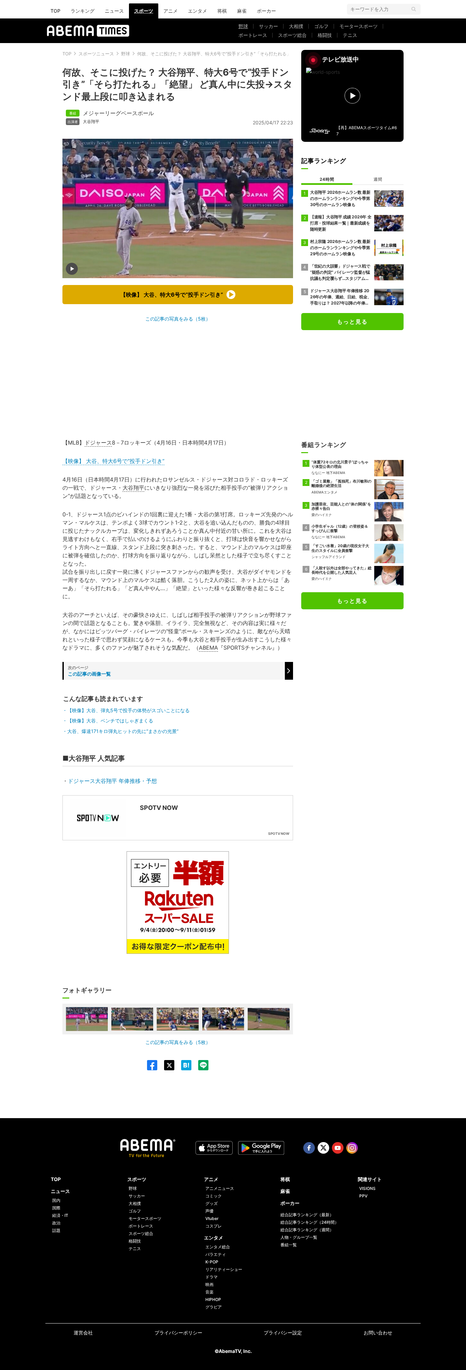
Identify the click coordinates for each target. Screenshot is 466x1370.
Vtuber (212, 1218)
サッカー (268, 26)
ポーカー (266, 11)
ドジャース (98, 442)
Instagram (352, 1148)
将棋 (222, 11)
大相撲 (296, 26)
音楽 (209, 1291)
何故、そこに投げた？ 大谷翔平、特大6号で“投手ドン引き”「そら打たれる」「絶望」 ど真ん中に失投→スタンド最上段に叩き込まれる (272, 53)
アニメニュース (219, 1188)
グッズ (211, 1203)
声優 (209, 1210)
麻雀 (242, 11)
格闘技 (325, 35)
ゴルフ (321, 26)
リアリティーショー (223, 1269)
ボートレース (252, 35)
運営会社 (83, 1332)
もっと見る (352, 321)
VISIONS (367, 1188)
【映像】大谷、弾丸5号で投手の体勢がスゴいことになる (128, 710)
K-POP (211, 1261)
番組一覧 (288, 1244)
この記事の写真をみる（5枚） (177, 319)
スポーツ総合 (292, 35)
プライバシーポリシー (178, 1332)
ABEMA (208, 647)
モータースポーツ (358, 26)
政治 (56, 1222)
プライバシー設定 (283, 1332)
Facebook (309, 1148)
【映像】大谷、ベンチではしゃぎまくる (110, 720)
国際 (56, 1207)
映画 (209, 1284)
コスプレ (213, 1226)
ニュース (114, 11)
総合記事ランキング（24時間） (309, 1222)
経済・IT (60, 1215)
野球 (243, 26)
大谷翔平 (91, 122)
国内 (56, 1200)
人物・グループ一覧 (298, 1237)
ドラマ (211, 1276)
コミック (213, 1195)
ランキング (82, 11)
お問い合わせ (378, 1332)
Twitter (323, 1148)
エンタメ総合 (217, 1246)
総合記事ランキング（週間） (307, 1229)
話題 (56, 1230)
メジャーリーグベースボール (118, 113)
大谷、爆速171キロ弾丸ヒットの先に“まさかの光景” (122, 731)
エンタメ (197, 11)
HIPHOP (213, 1299)
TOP (55, 11)
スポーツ (143, 11)
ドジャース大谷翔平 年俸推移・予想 (112, 780)
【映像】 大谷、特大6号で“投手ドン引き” (113, 461)
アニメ (170, 11)
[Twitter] (165, 1065)
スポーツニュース (96, 53)
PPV (363, 1195)
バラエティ (215, 1254)
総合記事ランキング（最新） (307, 1214)
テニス (350, 35)
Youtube (338, 1148)
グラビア (213, 1307)
